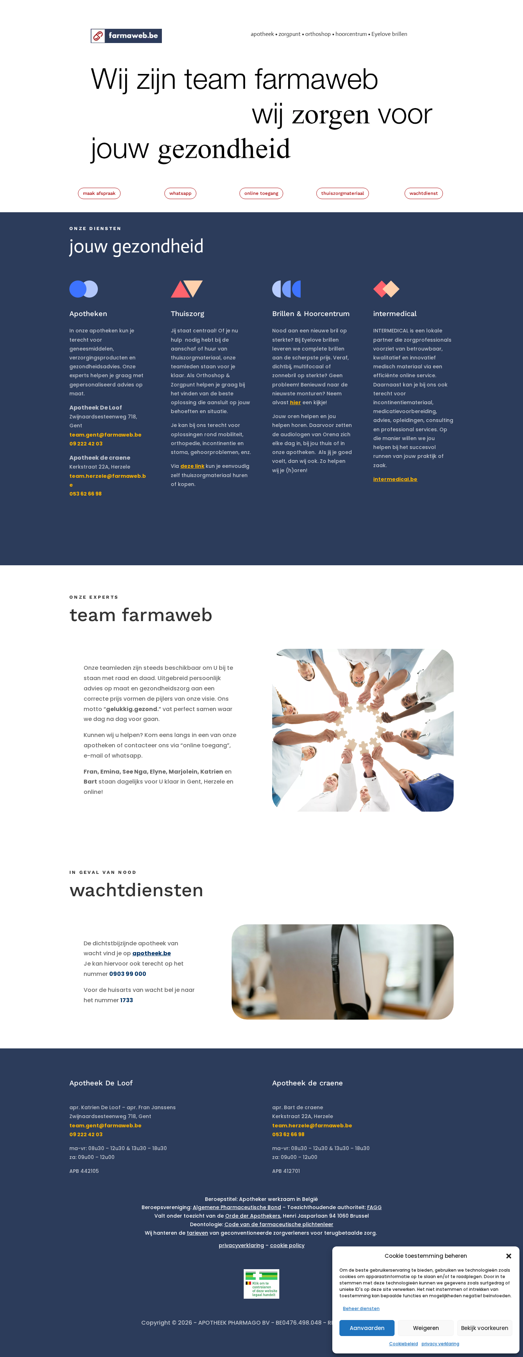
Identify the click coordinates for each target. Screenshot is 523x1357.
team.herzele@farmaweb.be (312, 1125)
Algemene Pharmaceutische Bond (237, 1207)
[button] (508, 1256)
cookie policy (287, 1245)
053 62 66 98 (288, 1134)
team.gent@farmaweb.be (105, 434)
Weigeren (426, 1328)
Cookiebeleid (403, 1344)
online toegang (261, 193)
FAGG (374, 1207)
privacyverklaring (241, 1245)
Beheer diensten (361, 1308)
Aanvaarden (367, 1328)
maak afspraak (99, 193)
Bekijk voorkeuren (484, 1328)
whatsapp (180, 193)
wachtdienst (424, 193)
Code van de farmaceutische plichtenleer (278, 1224)
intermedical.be (395, 479)
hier (295, 402)
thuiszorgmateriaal (342, 193)
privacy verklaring (440, 1344)
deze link (192, 466)
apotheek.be (151, 953)
